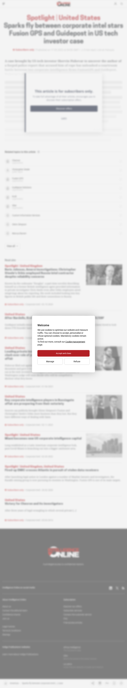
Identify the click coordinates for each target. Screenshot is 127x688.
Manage (50, 361)
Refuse (77, 361)
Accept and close (63, 353)
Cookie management (75, 341)
